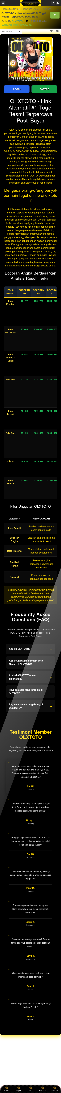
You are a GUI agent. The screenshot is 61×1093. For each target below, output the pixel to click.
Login (18, 1090)
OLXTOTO (17, 21)
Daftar (30, 1090)
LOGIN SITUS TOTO (9, 9)
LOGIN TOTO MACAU (30, 9)
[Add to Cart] (55, 15)
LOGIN (16, 89)
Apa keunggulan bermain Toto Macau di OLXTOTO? (30, 662)
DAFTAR (44, 89)
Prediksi (42, 1090)
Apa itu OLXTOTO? (30, 648)
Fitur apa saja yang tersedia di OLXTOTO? (30, 691)
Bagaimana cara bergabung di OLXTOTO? (30, 706)
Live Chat (54, 1090)
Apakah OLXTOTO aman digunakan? (30, 676)
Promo (6, 1090)
